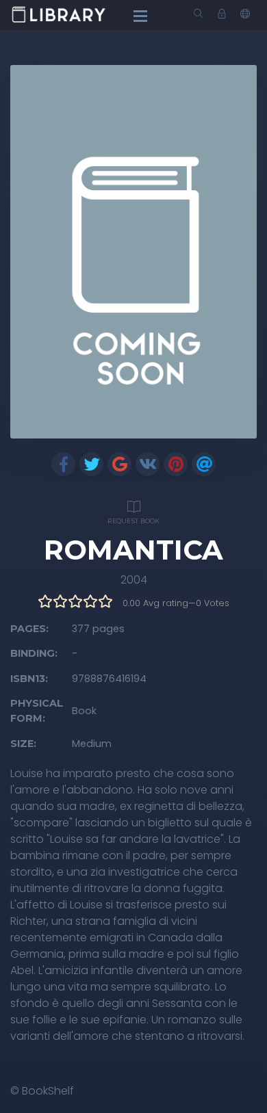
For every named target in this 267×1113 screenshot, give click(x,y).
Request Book (133, 521)
